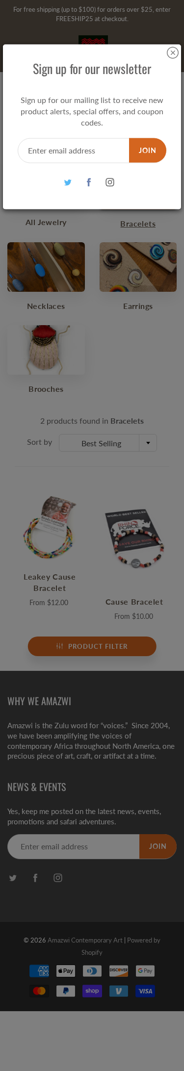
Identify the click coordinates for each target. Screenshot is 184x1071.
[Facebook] (88, 182)
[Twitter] (67, 182)
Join (148, 150)
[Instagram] (109, 182)
